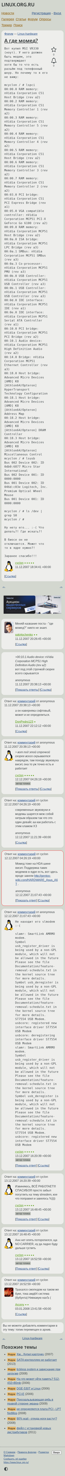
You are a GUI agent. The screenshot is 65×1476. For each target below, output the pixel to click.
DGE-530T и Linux (29, 1388)
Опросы (45, 19)
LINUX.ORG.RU (17, 4)
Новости (7, 13)
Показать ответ (26, 900)
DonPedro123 (24, 721)
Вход (57, 13)
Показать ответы (27, 689)
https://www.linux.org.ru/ (16, 1462)
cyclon (19, 562)
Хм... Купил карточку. (30, 1354)
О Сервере (9, 1452)
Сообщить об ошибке (15, 1459)
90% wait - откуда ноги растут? (37, 1418)
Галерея (7, 19)
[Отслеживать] (54, 60)
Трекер (6, 25)
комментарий (26, 701)
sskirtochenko (24, 634)
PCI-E (20, 1394)
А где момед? (21, 40)
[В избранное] (54, 49)
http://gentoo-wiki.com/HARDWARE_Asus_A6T (36, 879)
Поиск (18, 25)
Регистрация (41, 13)
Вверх (56, 1452)
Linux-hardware (28, 33)
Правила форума (27, 1452)
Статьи (21, 19)
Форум (33, 19)
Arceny (19, 1304)
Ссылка (10, 576)
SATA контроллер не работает (37, 1359)
